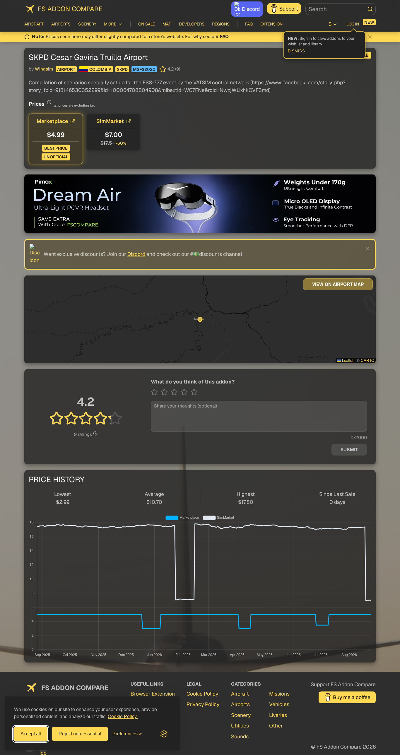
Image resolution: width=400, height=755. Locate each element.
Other (276, 725)
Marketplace (52, 121)
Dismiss (296, 51)
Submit (349, 450)
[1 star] (156, 392)
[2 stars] (166, 392)
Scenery (87, 24)
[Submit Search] (370, 9)
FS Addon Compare (70, 9)
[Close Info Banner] (370, 37)
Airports (61, 24)
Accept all (30, 733)
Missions (279, 693)
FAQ (249, 24)
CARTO (367, 360)
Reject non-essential (80, 733)
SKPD (122, 69)
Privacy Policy (203, 704)
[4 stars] (186, 392)
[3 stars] (176, 392)
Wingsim (44, 69)
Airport (66, 69)
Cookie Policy (202, 693)
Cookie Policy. (123, 716)
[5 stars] (194, 392)
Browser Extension (153, 693)
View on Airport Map (338, 284)
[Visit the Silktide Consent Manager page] (164, 734)
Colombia (100, 69)
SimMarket (110, 121)
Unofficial (56, 157)
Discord (251, 9)
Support (288, 8)
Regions (221, 24)
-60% (121, 143)
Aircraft (34, 24)
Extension (271, 24)
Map (167, 24)
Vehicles (279, 704)
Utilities (240, 725)
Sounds (240, 736)
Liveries (278, 715)
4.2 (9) (173, 69)
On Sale (146, 24)
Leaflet (347, 360)
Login (352, 24)
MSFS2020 (144, 69)
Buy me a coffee (351, 697)
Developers (191, 24)
